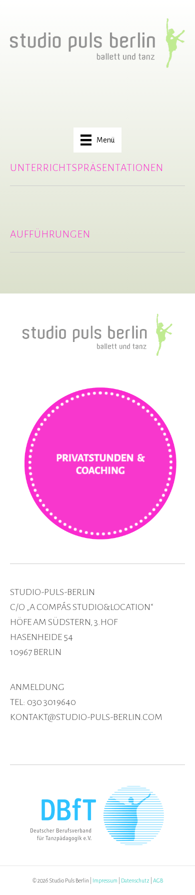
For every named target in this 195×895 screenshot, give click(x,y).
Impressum (105, 881)
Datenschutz (135, 881)
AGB (158, 881)
